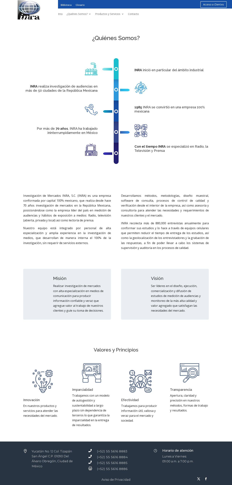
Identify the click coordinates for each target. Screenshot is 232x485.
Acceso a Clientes (213, 4)
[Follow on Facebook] (206, 479)
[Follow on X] (199, 479)
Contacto (133, 14)
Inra (60, 14)
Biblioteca (66, 5)
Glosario (80, 5)
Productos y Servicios (107, 14)
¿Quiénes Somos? (77, 14)
